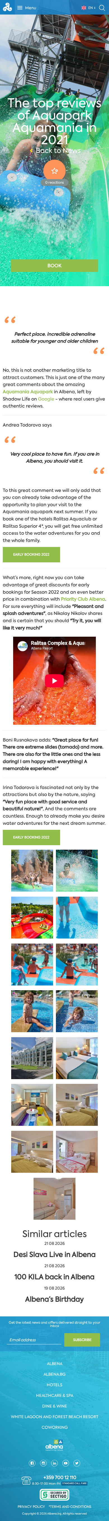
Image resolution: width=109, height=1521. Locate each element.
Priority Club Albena (83, 599)
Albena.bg (54, 1374)
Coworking (55, 1427)
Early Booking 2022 (31, 554)
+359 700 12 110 (60, 1477)
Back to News (58, 150)
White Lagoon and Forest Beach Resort (54, 1416)
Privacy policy (31, 1507)
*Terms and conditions (70, 1507)
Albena (54, 1363)
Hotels (54, 1384)
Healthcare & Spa (54, 1395)
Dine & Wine (54, 1406)
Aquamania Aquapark (28, 392)
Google (46, 399)
